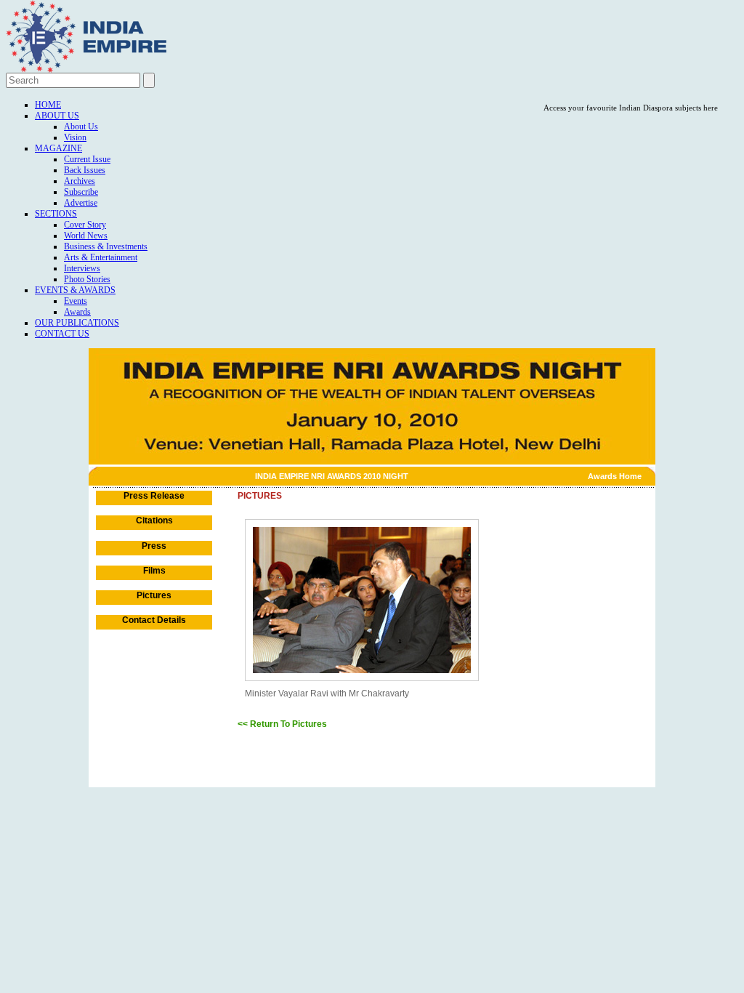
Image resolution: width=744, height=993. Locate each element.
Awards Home (615, 476)
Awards (77, 312)
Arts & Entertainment (100, 257)
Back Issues (84, 170)
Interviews (82, 268)
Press (154, 546)
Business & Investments (105, 246)
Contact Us (62, 334)
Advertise (80, 203)
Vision (75, 137)
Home (48, 105)
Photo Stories (87, 279)
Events (75, 301)
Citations (154, 520)
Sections (56, 214)
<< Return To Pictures (282, 724)
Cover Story (85, 225)
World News (86, 235)
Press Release (154, 496)
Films (154, 571)
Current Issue (87, 159)
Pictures (154, 595)
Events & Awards (75, 290)
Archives (79, 181)
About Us (57, 115)
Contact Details (154, 620)
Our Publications (77, 323)
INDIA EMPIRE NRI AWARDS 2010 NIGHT (331, 476)
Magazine (58, 148)
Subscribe (81, 192)
